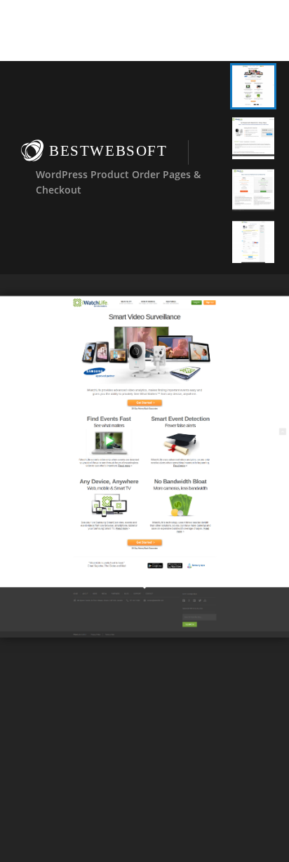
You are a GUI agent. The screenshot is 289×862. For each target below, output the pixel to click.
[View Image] (253, 86)
